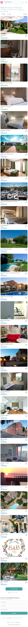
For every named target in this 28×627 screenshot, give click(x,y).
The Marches (9, 618)
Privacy (8, 622)
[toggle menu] (26, 2)
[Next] (25, 25)
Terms (12, 622)
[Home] (1, 617)
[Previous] (2, 25)
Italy (7, 11)
